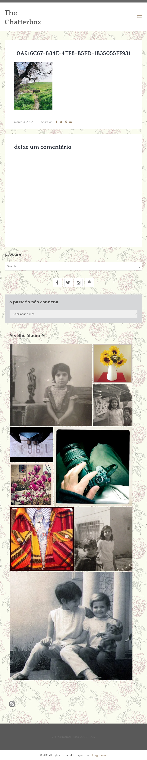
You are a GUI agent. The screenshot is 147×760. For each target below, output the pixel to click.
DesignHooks (99, 755)
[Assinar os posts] (12, 704)
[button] (51, 385)
